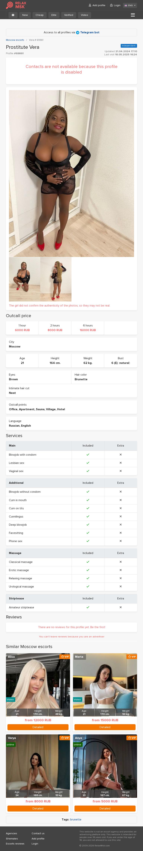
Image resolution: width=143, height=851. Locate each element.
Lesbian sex (16, 463)
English (26, 426)
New (25, 15)
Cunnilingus (16, 516)
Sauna (40, 409)
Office (13, 409)
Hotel (61, 409)
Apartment (26, 409)
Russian (14, 426)
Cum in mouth (18, 500)
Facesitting (16, 533)
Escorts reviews (15, 843)
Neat (12, 393)
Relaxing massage (20, 578)
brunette (75, 819)
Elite (53, 15)
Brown (13, 379)
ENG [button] (130, 5)
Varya (12, 738)
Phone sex (15, 541)
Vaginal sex (16, 471)
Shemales (12, 838)
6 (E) (114, 363)
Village (51, 409)
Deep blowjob (18, 525)
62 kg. (87, 363)
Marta (79, 657)
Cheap (40, 15)
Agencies (11, 833)
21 (22, 363)
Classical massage (21, 562)
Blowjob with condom (22, 455)
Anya (78, 738)
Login (117, 5)
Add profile (99, 5)
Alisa (11, 657)
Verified (68, 15)
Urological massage (21, 586)
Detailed (38, 727)
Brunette (81, 379)
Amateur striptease (21, 607)
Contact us (38, 833)
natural (124, 363)
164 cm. (55, 363)
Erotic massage (19, 570)
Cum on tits (16, 508)
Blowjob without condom (25, 492)
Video (84, 15)
